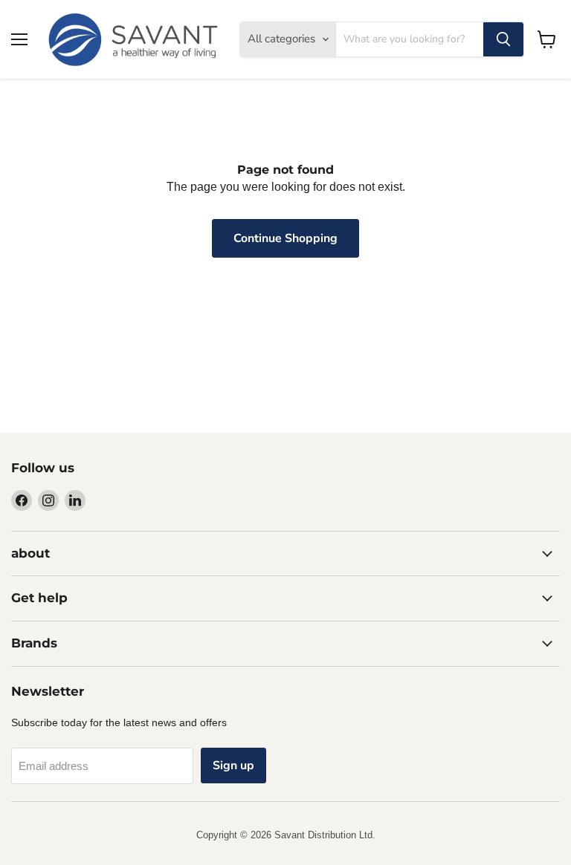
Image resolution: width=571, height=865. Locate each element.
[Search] (503, 39)
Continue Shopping (285, 238)
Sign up (233, 765)
